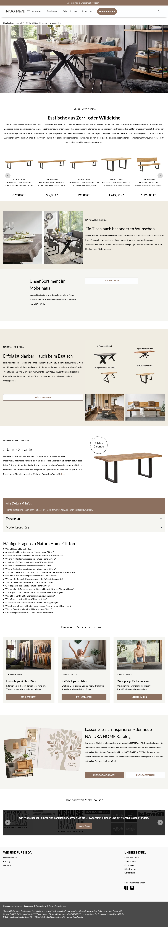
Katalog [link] (6, 861)
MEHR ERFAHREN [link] (28, 697)
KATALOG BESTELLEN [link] (145, 775)
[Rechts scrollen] (160, 175)
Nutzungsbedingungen (12, 906)
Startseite (8, 23)
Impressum (28, 906)
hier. (63, 474)
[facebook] (126, 887)
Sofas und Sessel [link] (131, 857)
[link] (34, 11)
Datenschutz (41, 906)
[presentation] (158, 11)
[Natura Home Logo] (14, 11)
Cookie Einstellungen (57, 906)
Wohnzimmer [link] (130, 861)
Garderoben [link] (129, 872)
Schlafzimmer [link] (130, 869)
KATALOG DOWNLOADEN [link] (104, 775)
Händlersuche (78, 917)
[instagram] (132, 887)
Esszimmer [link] (129, 865)
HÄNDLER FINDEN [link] (112, 281)
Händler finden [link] (84, 826)
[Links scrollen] (7, 175)
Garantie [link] (7, 865)
